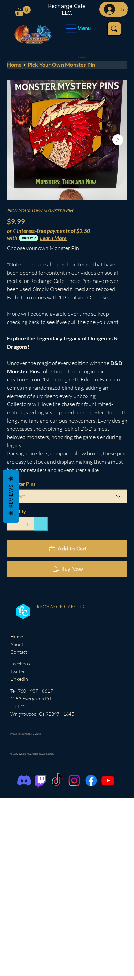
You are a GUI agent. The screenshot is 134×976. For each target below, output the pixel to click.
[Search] (114, 29)
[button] (23, 11)
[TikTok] (86, 57)
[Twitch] (40, 780)
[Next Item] (117, 139)
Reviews (11, 496)
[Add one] (41, 524)
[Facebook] (81, 57)
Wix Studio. (48, 753)
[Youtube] (84, 57)
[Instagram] (79, 57)
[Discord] (24, 780)
